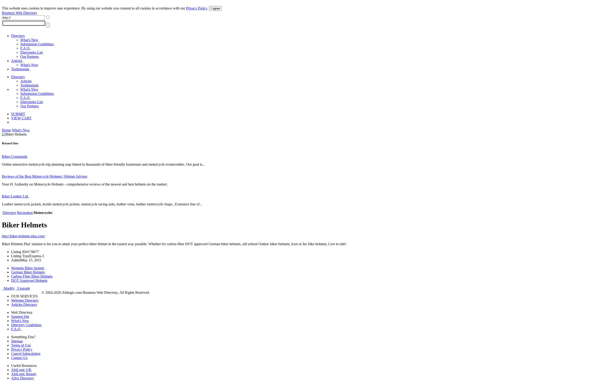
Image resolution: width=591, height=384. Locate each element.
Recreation (25, 213)
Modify (8, 288)
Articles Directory (24, 305)
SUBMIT (18, 114)
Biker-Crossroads (14, 156)
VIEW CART (21, 118)
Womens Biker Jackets (27, 268)
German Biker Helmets (28, 272)
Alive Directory (22, 378)
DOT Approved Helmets (29, 280)
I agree (215, 8)
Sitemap (17, 341)
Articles (16, 61)
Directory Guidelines (26, 325)
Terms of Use (21, 345)
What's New (29, 40)
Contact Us (19, 358)
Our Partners (29, 57)
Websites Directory (25, 300)
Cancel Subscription (25, 354)
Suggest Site (20, 317)
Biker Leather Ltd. (15, 196)
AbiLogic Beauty (23, 374)
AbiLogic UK (21, 370)
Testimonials (20, 69)
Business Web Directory (19, 13)
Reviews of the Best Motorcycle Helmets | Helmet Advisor (44, 176)
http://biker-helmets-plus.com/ (23, 236)
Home (6, 130)
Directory (18, 36)
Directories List (31, 52)
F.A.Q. (25, 48)
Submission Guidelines (37, 44)
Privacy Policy (196, 8)
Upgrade (22, 288)
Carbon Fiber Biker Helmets (31, 276)
